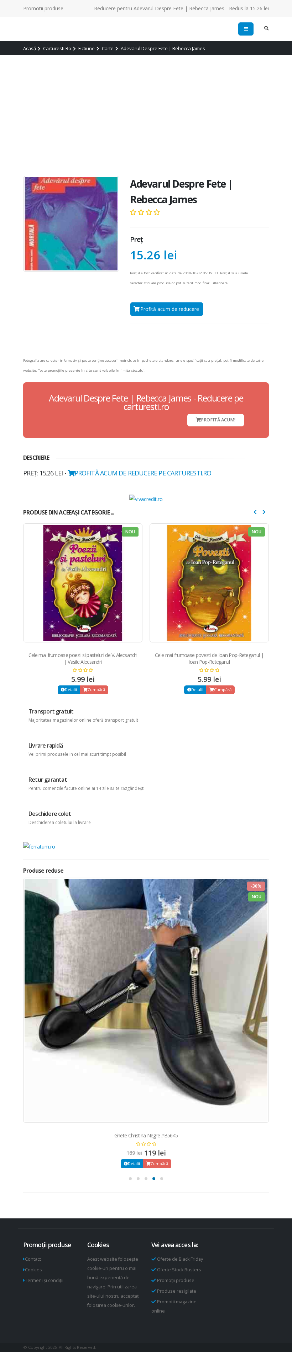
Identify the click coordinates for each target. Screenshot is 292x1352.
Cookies (33, 1270)
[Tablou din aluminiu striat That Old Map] (146, 1000)
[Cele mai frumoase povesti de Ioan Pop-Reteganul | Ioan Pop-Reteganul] (83, 583)
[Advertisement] (146, 115)
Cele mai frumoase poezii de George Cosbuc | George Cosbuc (209, 658)
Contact (33, 1259)
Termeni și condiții (44, 1280)
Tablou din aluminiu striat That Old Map (146, 1135)
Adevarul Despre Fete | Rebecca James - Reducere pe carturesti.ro (146, 402)
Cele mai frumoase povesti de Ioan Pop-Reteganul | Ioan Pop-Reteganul (82, 658)
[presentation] (255, 511)
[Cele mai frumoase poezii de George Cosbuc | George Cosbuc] (209, 583)
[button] (130, 1178)
